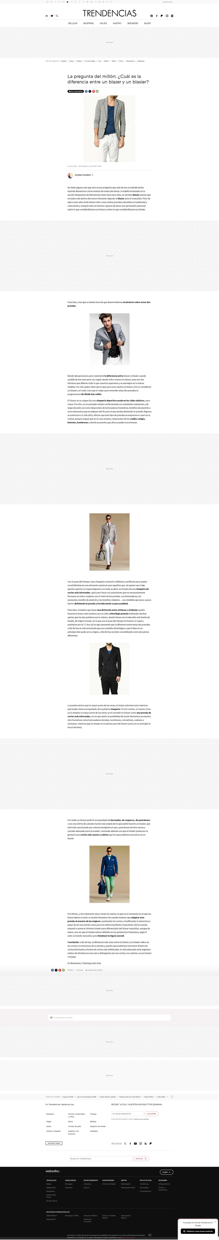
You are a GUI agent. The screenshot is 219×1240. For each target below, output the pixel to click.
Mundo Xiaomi (51, 1201)
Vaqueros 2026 (68, 1097)
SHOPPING (88, 23)
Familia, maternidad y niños (76, 1115)
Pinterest (151, 16)
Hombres (79, 970)
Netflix (106, 61)
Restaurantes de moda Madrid (130, 1097)
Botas (114, 61)
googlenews (172, 16)
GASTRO (117, 23)
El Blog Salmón (164, 1184)
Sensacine (87, 1184)
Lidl (99, 61)
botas (48, 1126)
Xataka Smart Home (51, 1196)
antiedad (94, 1131)
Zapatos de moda (98, 1126)
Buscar (57, 16)
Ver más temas (54, 1143)
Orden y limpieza (53, 1131)
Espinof (86, 1187)
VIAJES (103, 23)
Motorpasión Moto (128, 1187)
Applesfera (50, 1191)
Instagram (167, 16)
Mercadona (130, 61)
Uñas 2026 (161, 1097)
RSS (145, 1143)
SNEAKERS (132, 23)
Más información (128, 1237)
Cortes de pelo (74, 1126)
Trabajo (93, 1114)
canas (71, 61)
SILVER (147, 23)
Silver (70, 1121)
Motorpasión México (126, 1217)
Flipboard (162, 16)
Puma (121, 61)
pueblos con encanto (73, 1132)
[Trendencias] (109, 13)
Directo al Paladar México (109, 1217)
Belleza (93, 1121)
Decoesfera (144, 1187)
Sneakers (50, 1114)
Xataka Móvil (51, 1187)
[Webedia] (53, 1171)
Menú (46, 16)
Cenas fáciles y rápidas (108, 1097)
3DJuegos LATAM (71, 1215)
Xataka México (51, 1215)
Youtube (135, 1143)
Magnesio (141, 61)
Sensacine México (90, 1215)
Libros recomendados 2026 (87, 1097)
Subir (165, 1172)
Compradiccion (145, 1191)
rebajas (63, 61)
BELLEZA (72, 23)
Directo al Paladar (109, 1184)
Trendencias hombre (95, 970)
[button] (84, 174)
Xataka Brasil (51, 1219)
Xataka (48, 1184)
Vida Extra (68, 1187)
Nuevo (52, 16)
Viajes (48, 1121)
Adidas (79, 61)
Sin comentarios (77, 91)
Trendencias (144, 1184)
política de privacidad (141, 1119)
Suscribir (151, 1114)
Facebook (157, 16)
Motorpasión (126, 1184)
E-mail (97, 91)
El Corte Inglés (90, 61)
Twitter (90, 91)
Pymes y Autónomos (163, 1189)
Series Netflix (149, 1097)
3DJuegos (69, 1184)
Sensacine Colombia (87, 1220)
